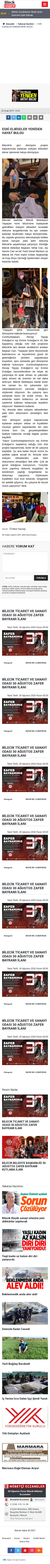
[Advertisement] (25, 57)
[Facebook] (8, 117)
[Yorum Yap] (41, 117)
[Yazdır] (35, 117)
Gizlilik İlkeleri (39, 1538)
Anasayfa (9, 24)
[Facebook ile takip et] (11, 1550)
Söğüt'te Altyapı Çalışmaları (25, 13)
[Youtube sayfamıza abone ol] (25, 1550)
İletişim (26, 1538)
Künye (17, 1538)
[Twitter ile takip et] (18, 1550)
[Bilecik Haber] (10, 4)
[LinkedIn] (19, 117)
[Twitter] (13, 117)
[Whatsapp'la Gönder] (24, 117)
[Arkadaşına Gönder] (29, 117)
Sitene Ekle (24, 1541)
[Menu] (44, 4)
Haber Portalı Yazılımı (16, 1560)
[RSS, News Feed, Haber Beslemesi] (38, 1550)
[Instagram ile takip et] (31, 1550)
